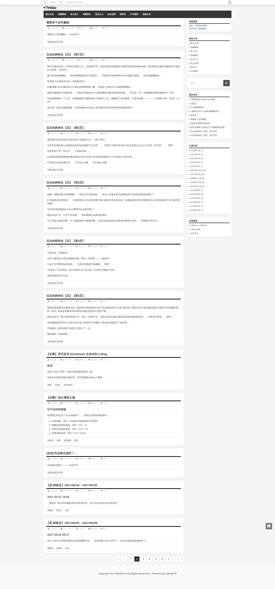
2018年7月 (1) (196, 210)
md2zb (50, 440)
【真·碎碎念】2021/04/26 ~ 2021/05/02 (71, 485)
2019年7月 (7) (196, 198)
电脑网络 (62, 14)
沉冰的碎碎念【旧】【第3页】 (65, 182)
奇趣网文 (87, 14)
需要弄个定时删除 (57, 22)
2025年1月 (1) (196, 150)
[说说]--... (194, 103)
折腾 (49, 385)
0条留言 (95, 28)
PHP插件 (134, 14)
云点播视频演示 (197, 107)
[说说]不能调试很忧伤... (201, 123)
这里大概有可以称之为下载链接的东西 (207, 127)
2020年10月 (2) (197, 182)
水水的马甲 (54, 28)
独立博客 (67, 440)
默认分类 (50, 14)
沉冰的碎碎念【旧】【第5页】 (65, 296)
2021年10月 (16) (197, 170)
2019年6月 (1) (196, 202)
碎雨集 (50, 510)
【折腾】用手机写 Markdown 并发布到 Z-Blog (76, 354)
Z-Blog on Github (198, 225)
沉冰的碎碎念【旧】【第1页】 (65, 54)
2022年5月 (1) (196, 154)
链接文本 (147, 14)
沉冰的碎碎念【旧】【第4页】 (65, 241)
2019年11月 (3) (197, 186)
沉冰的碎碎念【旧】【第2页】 (65, 128)
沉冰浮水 (53, 133)
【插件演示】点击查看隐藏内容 (204, 111)
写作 (76, 440)
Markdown (68, 385)
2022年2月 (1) (196, 166)
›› (181, 559)
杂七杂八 (74, 14)
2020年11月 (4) (197, 178)
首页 (45, 2)
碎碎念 (123, 14)
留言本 (53, 2)
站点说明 (112, 14)
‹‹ (118, 559)
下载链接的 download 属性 (202, 99)
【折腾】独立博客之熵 (60, 397)
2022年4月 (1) (196, 158)
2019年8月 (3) (196, 194)
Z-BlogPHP (171, 573)
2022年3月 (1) (196, 162)
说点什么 (99, 14)
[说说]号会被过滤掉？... (61, 453)
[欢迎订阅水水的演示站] (229, 2)
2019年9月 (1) (196, 190)
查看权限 (202, 28)
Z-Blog (57, 385)
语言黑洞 (53, 359)
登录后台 (193, 28)
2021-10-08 (68, 28)
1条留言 (94, 133)
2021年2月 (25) (197, 174)
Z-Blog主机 (195, 229)
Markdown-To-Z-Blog (74, 2)
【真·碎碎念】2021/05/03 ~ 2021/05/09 (71, 523)
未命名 (193, 115)
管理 (60, 2)
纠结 (67, 510)
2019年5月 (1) (196, 206)
